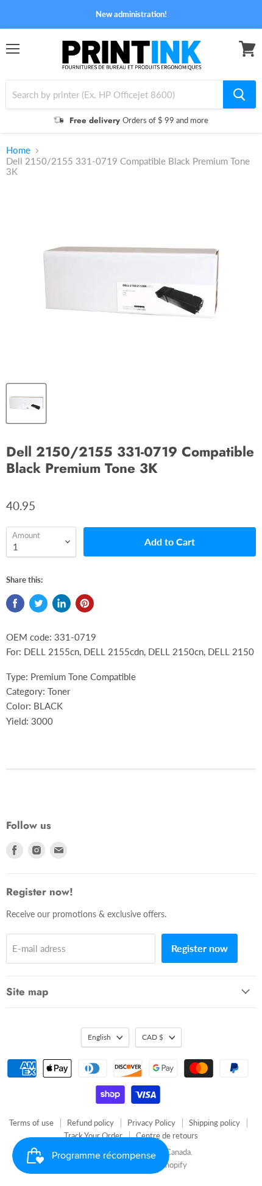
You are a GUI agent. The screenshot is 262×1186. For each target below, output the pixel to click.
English (99, 1037)
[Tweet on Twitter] (38, 603)
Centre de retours (167, 1135)
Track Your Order (93, 1135)
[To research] (239, 94)
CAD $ (152, 1037)
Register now (199, 948)
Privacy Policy (151, 1122)
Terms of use (31, 1122)
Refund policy (90, 1122)
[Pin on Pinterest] (85, 603)
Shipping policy (214, 1122)
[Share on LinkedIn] (61, 603)
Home (18, 150)
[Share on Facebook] (15, 603)
